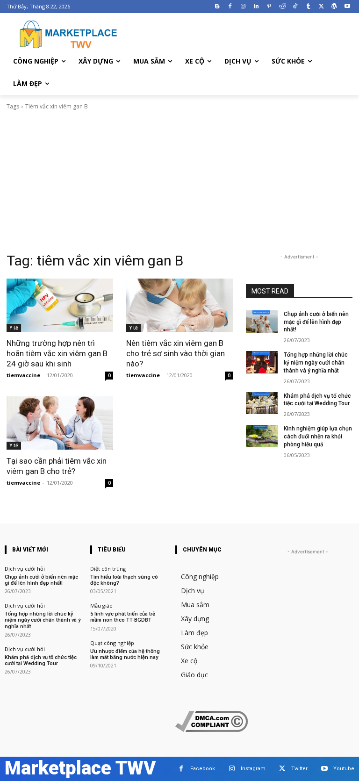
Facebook (202, 769)
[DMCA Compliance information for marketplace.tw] (211, 729)
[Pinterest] (269, 6)
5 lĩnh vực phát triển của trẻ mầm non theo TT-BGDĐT (122, 617)
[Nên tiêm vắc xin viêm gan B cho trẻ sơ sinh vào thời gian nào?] (179, 305)
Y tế (13, 327)
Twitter (299, 769)
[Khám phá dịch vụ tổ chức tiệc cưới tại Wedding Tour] (262, 403)
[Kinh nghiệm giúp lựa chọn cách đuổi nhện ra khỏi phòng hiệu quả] (262, 436)
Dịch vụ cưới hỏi (25, 568)
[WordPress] (334, 6)
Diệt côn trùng (108, 568)
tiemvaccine (23, 375)
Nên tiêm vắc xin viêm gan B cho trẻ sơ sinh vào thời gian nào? (175, 353)
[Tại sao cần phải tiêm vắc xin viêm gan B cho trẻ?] (60, 423)
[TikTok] (295, 6)
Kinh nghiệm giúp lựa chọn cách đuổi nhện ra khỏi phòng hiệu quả (318, 436)
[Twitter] (321, 6)
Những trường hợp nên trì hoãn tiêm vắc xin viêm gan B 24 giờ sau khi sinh (57, 353)
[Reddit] (282, 6)
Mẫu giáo (101, 605)
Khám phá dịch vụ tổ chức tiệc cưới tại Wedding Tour (317, 400)
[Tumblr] (308, 6)
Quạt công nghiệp (112, 642)
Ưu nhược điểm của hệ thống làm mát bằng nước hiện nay (125, 654)
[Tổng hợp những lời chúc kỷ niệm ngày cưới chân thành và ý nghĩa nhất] (262, 362)
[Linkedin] (256, 6)
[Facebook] (230, 6)
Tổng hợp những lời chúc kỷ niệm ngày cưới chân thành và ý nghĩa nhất (316, 362)
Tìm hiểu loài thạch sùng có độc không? (124, 580)
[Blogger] (217, 6)
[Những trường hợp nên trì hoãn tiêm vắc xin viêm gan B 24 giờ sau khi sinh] (60, 305)
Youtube (343, 769)
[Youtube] (347, 6)
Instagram (253, 769)
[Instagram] (243, 6)
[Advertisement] (179, 181)
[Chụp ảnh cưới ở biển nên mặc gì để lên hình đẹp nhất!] (262, 321)
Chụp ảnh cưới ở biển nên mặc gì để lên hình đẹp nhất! (316, 322)
